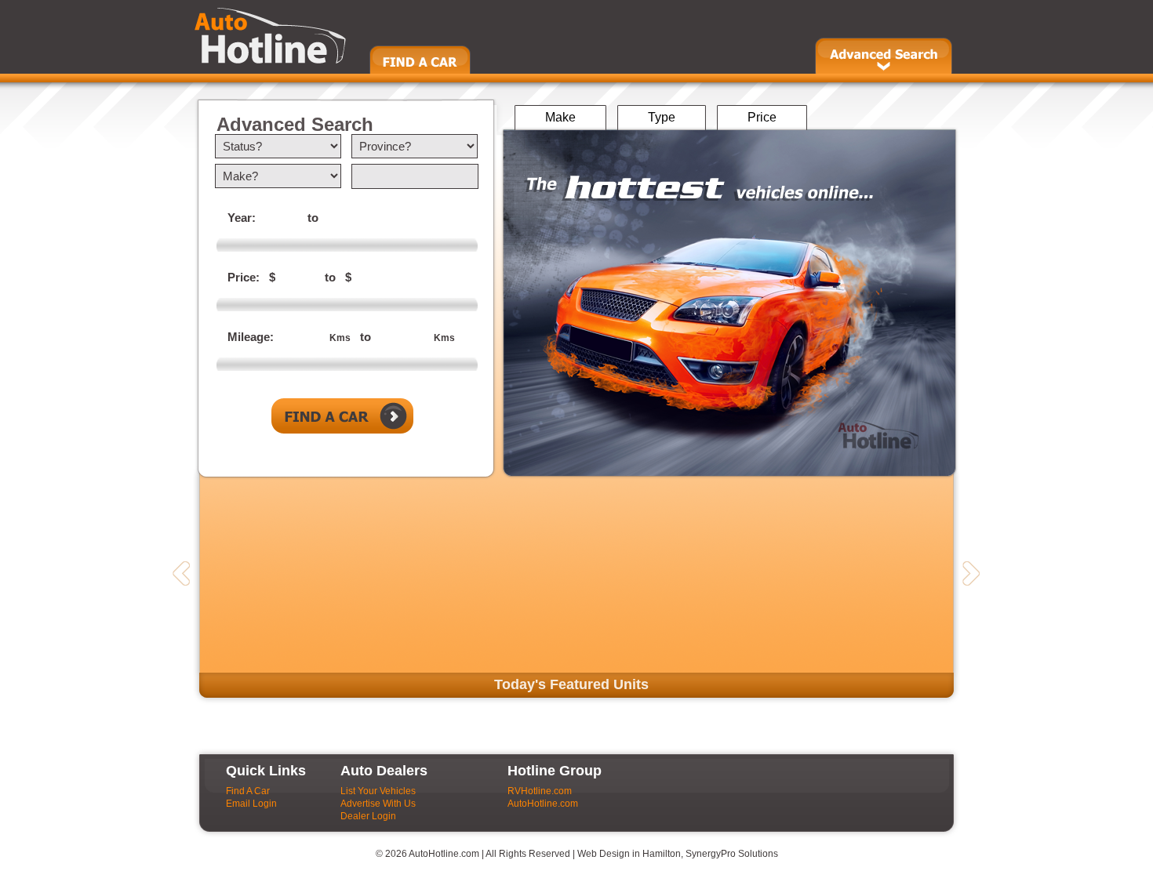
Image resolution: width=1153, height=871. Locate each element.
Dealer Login (368, 816)
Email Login (251, 803)
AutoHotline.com (542, 803)
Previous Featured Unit (181, 573)
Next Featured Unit (971, 573)
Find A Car (248, 791)
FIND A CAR (420, 59)
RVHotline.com (539, 791)
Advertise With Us (378, 803)
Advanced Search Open (883, 56)
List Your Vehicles (378, 791)
